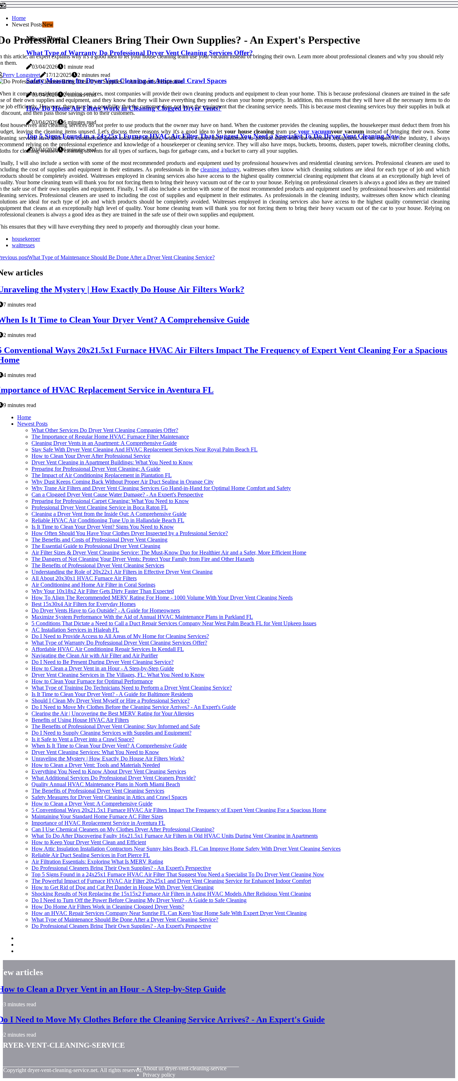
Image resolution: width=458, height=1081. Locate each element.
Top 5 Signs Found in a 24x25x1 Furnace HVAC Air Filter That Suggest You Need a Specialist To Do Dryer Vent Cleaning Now (177, 874)
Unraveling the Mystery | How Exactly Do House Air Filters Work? (107, 758)
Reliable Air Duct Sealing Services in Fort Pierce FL (90, 855)
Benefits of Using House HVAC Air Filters (80, 720)
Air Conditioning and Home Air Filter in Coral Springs (93, 585)
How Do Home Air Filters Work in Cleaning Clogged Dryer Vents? (107, 907)
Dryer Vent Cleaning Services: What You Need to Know (95, 752)
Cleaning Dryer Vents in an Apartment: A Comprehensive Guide (104, 443)
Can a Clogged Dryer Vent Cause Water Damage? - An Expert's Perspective (117, 494)
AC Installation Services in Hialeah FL (75, 630)
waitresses (23, 245)
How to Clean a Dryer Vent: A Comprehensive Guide (91, 804)
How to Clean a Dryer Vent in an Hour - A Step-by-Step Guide (102, 668)
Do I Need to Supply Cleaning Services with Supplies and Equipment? (111, 733)
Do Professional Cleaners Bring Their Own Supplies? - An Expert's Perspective (121, 868)
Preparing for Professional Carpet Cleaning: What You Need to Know (110, 501)
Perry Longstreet (21, 75)
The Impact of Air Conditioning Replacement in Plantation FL (101, 475)
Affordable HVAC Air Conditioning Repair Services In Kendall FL (107, 649)
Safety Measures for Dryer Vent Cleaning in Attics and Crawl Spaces (109, 797)
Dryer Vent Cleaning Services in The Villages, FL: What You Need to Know (118, 675)
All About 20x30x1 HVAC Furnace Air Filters (84, 578)
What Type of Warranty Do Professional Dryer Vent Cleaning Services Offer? (119, 643)
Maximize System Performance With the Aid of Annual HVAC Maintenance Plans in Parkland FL (142, 617)
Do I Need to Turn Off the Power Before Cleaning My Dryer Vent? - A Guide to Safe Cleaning (139, 900)
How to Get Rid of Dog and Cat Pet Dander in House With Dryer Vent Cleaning (122, 887)
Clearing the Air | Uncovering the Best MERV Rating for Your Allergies (112, 713)
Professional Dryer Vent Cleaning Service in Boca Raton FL (99, 507)
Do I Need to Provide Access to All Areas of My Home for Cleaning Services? (120, 636)
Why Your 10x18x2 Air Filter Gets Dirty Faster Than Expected (102, 591)
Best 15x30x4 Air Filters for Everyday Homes (83, 604)
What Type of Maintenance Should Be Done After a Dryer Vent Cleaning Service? (124, 919)
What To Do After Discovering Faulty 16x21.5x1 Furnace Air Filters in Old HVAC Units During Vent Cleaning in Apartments (174, 836)
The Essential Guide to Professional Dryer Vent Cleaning (95, 546)
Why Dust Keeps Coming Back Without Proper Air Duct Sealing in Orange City (122, 482)
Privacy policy (159, 1075)
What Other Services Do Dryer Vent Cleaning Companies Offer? (104, 430)
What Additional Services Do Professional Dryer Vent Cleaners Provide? (113, 778)
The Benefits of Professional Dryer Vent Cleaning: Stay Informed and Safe (115, 726)
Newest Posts (32, 424)
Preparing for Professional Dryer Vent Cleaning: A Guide (95, 469)
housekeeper (26, 239)
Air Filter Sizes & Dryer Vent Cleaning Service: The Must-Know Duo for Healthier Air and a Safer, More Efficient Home (168, 552)
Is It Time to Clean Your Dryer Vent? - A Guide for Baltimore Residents (112, 694)
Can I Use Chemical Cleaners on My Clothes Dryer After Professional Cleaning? (122, 829)
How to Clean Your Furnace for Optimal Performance (92, 681)
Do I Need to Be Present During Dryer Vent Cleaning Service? (102, 662)
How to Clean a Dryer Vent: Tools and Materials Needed (95, 765)
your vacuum (314, 131)
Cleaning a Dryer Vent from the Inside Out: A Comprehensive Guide (108, 514)
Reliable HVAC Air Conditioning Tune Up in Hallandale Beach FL (107, 520)
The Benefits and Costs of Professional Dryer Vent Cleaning (99, 540)
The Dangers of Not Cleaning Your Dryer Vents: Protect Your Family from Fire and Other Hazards (142, 559)
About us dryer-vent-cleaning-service (184, 1068)
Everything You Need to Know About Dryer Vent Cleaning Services (108, 771)
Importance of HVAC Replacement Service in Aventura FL (98, 823)
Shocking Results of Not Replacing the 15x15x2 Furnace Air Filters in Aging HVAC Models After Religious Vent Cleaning (171, 894)
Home (19, 18)
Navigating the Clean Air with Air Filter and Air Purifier (94, 655)
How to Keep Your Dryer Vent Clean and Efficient (88, 842)
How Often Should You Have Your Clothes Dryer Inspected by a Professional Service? (129, 533)
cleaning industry (219, 169)
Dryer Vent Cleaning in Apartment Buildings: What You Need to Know (112, 462)
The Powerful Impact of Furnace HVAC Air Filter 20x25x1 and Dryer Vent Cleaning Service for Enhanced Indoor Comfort (171, 881)
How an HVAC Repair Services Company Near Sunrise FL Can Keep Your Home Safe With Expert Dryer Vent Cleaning (169, 913)
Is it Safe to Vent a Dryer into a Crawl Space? (82, 739)
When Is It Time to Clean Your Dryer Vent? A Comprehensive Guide (109, 746)
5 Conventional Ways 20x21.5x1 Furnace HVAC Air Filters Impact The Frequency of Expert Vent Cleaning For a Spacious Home (178, 810)
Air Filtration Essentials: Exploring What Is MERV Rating (97, 862)
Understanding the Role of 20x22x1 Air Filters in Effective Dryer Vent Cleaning (122, 572)
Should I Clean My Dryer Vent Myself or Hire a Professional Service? (110, 701)
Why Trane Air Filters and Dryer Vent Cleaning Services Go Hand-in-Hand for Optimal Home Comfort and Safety (161, 488)
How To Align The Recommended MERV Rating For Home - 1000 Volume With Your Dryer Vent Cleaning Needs (162, 598)
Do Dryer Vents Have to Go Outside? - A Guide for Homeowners (105, 610)
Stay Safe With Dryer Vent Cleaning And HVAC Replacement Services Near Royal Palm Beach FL (144, 449)
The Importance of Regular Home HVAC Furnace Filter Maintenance (110, 437)
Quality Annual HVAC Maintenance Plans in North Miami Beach (105, 784)
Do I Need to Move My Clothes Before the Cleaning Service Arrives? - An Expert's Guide (133, 707)
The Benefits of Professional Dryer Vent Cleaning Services (97, 565)
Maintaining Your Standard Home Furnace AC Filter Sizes (97, 816)
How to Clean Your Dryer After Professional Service (90, 456)
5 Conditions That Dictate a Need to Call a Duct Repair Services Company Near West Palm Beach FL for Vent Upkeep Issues (173, 623)
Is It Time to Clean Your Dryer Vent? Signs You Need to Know (102, 527)
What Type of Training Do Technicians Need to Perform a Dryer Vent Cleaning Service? (131, 688)
